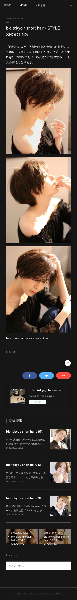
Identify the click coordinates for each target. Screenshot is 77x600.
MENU (23, 5)
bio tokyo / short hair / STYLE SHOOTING (34, 431)
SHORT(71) (11, 352)
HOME (7, 5)
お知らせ (40, 5)
